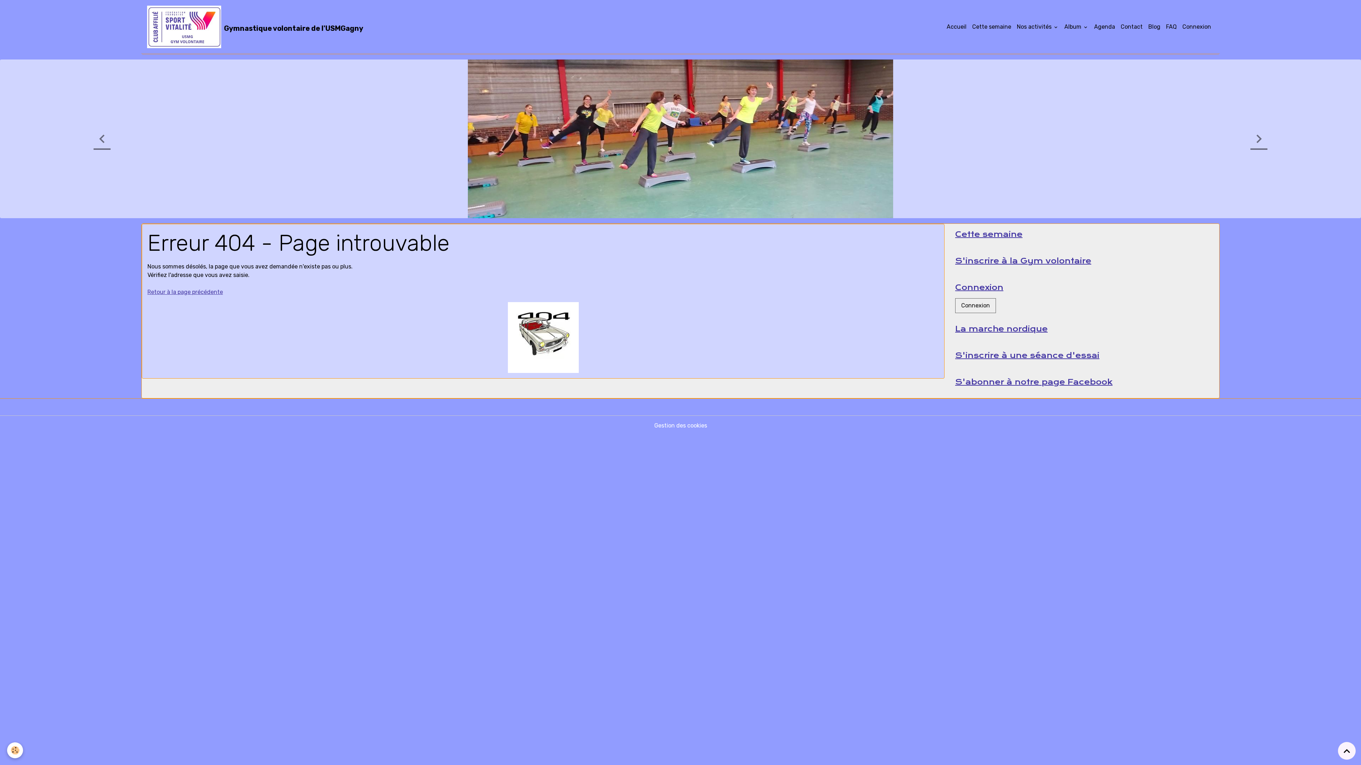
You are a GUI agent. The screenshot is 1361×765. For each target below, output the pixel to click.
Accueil (957, 26)
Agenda (1104, 26)
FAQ (1171, 26)
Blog (1154, 26)
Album (1073, 26)
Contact (1132, 26)
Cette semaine (991, 26)
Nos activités (1035, 26)
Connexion (1196, 26)
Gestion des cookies (680, 425)
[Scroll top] (1347, 751)
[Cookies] (15, 750)
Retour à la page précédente (185, 291)
